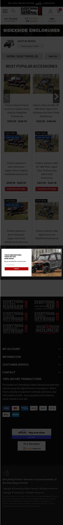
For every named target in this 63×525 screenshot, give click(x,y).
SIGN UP (16, 268)
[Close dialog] (59, 250)
